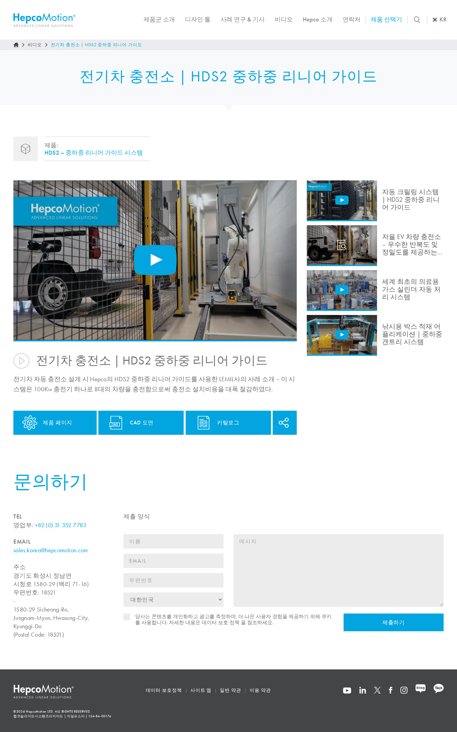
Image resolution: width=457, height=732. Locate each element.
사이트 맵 (201, 690)
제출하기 (393, 622)
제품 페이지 (57, 422)
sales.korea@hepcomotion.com (50, 550)
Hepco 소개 (318, 19)
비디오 (284, 19)
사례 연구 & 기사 (242, 19)
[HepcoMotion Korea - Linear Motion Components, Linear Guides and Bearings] (44, 20)
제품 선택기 (386, 19)
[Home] (16, 45)
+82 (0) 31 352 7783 (61, 525)
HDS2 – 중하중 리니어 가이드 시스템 (93, 152)
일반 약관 (230, 690)
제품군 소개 (159, 19)
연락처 (352, 19)
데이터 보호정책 (164, 690)
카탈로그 (228, 422)
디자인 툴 (197, 19)
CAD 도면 (142, 422)
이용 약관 (260, 690)
